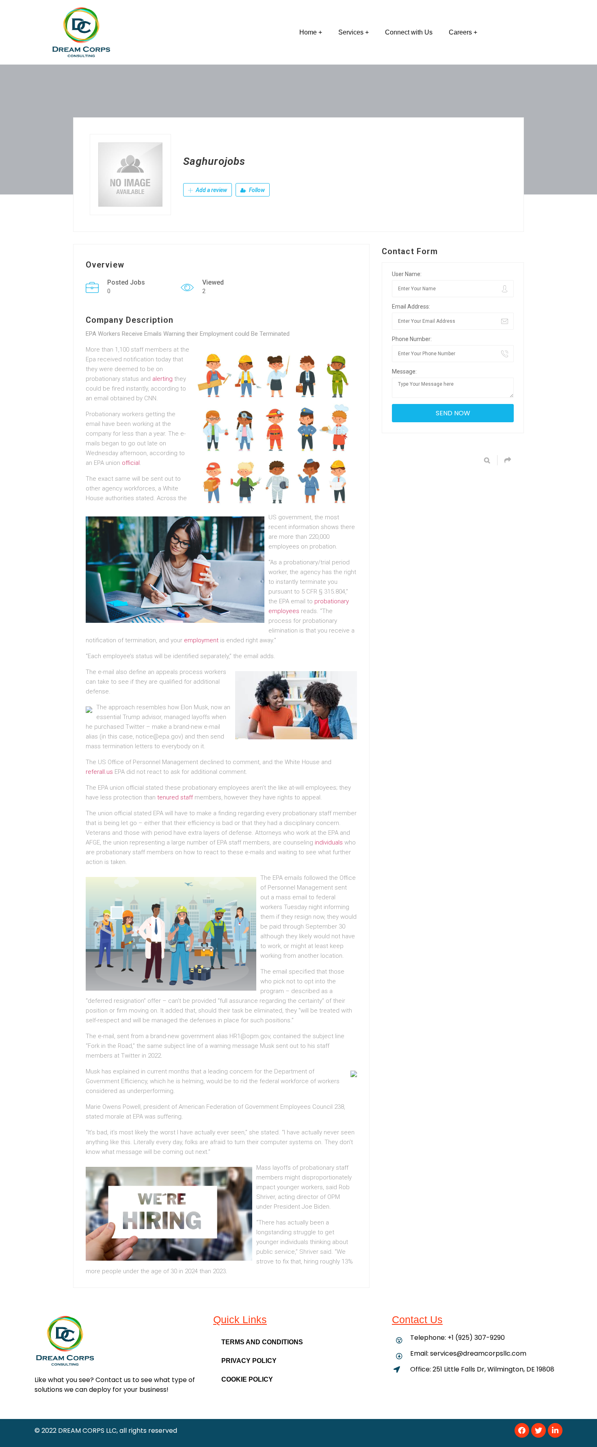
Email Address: (411, 306)
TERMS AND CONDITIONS (262, 1342)
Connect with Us (409, 32)
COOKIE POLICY (247, 1379)
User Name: (407, 274)
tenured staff (175, 797)
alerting (162, 378)
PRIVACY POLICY (249, 1360)
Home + (310, 32)
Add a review (211, 190)
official (131, 462)
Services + (353, 32)
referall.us (99, 771)
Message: (404, 371)
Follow (256, 190)
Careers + (463, 32)
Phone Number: (412, 339)
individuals (329, 842)
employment (201, 640)
